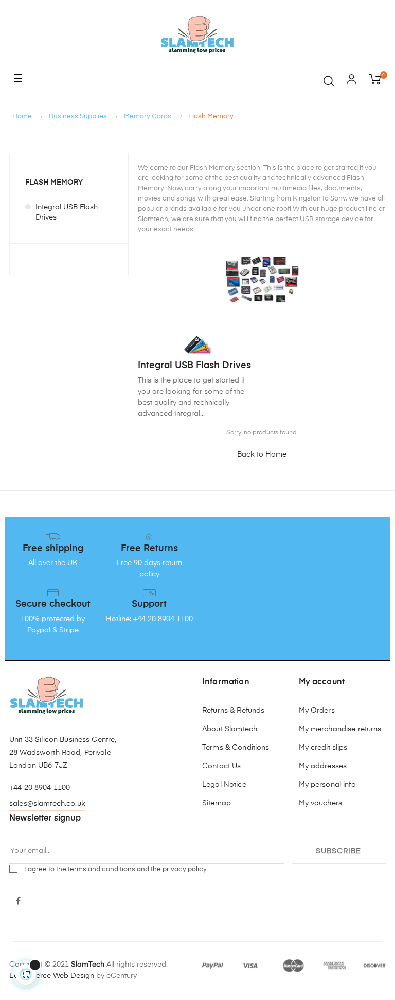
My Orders (317, 710)
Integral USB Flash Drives (66, 212)
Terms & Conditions (236, 747)
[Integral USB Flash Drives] (197, 344)
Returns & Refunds (233, 710)
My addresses (323, 766)
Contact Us (221, 766)
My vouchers (321, 803)
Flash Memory (54, 182)
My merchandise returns (340, 729)
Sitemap (216, 803)
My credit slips (323, 747)
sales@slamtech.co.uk (47, 803)
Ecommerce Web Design (51, 975)
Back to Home (261, 454)
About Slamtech (229, 729)
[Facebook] (18, 902)
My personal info (327, 784)
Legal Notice (224, 784)
